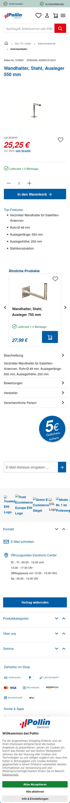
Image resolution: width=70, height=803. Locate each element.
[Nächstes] (65, 307)
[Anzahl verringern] (8, 183)
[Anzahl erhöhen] (29, 183)
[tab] (35, 364)
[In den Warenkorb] (50, 337)
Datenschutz (29, 475)
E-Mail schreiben (22, 541)
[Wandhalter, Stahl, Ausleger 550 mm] (34, 110)
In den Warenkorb (33, 194)
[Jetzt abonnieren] (62, 467)
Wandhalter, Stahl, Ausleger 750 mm (27, 311)
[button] (60, 528)
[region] (35, 110)
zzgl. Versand (23, 150)
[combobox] (29, 28)
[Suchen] (60, 28)
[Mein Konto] (47, 15)
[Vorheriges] (5, 307)
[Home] (6, 43)
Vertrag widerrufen (35, 602)
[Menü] (64, 15)
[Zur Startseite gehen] (13, 15)
